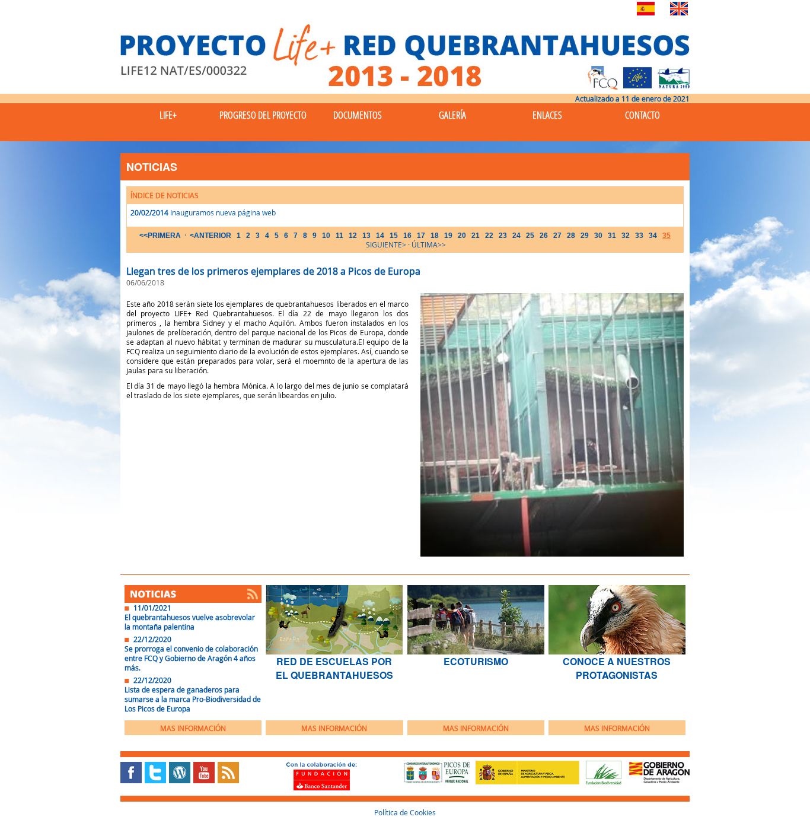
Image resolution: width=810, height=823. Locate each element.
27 (557, 235)
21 (475, 235)
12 (353, 235)
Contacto (642, 115)
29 (585, 235)
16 (407, 235)
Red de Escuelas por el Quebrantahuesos (334, 668)
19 (448, 235)
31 (612, 235)
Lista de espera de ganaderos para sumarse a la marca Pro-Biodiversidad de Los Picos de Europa (193, 699)
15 (394, 235)
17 (421, 235)
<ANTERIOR (210, 235)
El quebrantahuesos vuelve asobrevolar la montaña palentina (190, 621)
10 (326, 235)
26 (544, 235)
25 (530, 235)
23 (503, 235)
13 (366, 235)
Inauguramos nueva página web (223, 212)
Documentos (357, 115)
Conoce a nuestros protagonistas (617, 668)
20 (462, 235)
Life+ (168, 115)
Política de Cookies (405, 812)
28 (571, 235)
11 (339, 235)
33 (639, 235)
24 (516, 235)
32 (625, 235)
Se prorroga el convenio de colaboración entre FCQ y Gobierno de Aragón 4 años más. (191, 658)
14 (380, 235)
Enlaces (547, 115)
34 (653, 235)
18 (434, 235)
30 (598, 235)
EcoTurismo (476, 661)
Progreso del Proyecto (263, 115)
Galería (452, 115)
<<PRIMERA (160, 235)
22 (489, 235)
